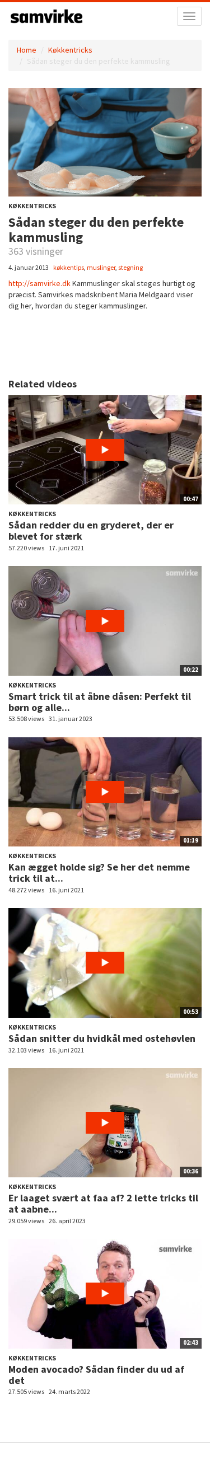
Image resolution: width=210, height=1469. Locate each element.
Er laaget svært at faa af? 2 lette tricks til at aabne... (103, 1203)
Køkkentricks (70, 50)
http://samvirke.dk (39, 283)
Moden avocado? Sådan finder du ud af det (96, 1375)
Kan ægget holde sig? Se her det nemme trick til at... (99, 872)
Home (26, 50)
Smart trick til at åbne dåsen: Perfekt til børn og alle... (99, 702)
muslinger (101, 267)
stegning (130, 267)
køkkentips (68, 267)
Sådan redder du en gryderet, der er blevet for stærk (91, 530)
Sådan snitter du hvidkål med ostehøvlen (101, 1038)
